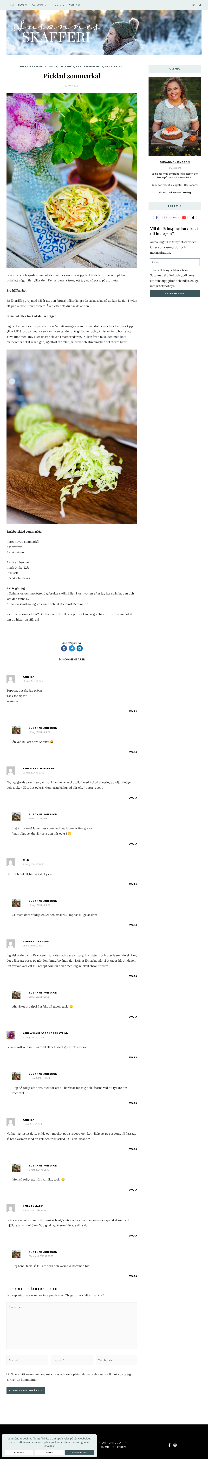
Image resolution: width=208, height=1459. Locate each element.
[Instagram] (193, 5)
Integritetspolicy (110, 1442)
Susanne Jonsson (43, 728)
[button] (48, 5)
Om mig (105, 1447)
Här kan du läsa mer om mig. (175, 192)
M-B (26, 860)
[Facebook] (189, 5)
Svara (133, 711)
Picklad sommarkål (72, 75)
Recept (121, 1447)
